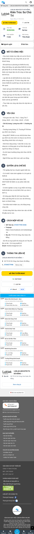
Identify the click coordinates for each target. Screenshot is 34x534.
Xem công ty (17, 384)
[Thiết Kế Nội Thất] (2, 328)
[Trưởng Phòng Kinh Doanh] (2, 358)
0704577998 (8, 265)
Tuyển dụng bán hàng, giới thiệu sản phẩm (13, 421)
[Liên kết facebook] (15, 497)
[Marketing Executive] (2, 348)
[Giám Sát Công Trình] (2, 318)
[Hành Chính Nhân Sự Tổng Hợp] (2, 308)
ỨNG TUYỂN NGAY (10, 22)
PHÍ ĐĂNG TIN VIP (7, 452)
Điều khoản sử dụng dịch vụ (11, 481)
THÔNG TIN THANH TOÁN (9, 457)
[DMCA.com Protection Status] (8, 488)
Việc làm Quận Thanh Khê (9, 440)
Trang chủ (5, 6)
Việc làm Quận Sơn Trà (9, 443)
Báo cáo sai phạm (17, 392)
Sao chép (19, 265)
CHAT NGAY (18, 279)
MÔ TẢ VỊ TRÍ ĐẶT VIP (8, 455)
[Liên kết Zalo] (16, 500)
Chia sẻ (14, 289)
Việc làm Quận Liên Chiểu (9, 445)
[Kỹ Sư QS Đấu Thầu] (2, 338)
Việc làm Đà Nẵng (7, 435)
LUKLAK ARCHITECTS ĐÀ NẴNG (19, 6)
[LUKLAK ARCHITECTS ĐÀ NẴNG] (5, 14)
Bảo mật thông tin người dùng (11, 484)
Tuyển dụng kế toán (8, 424)
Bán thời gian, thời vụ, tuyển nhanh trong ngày (14, 429)
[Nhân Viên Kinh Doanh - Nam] (2, 298)
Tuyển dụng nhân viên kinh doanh (11, 419)
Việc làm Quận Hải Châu (9, 438)
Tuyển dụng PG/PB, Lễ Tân (9, 426)
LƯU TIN (26, 22)
